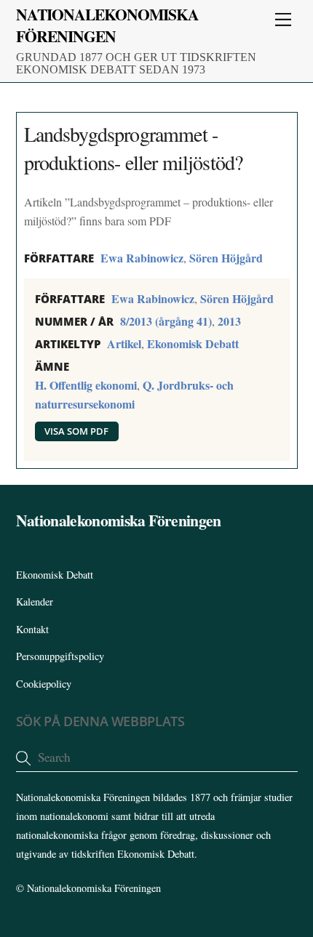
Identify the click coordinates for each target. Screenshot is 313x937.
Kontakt (32, 629)
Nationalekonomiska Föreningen (94, 888)
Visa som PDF (76, 431)
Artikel (124, 343)
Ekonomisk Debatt (193, 343)
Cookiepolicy (43, 684)
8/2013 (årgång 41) (166, 321)
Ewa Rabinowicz (141, 257)
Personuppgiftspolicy (60, 656)
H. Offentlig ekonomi (86, 385)
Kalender (34, 601)
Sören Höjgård (226, 257)
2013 (229, 321)
